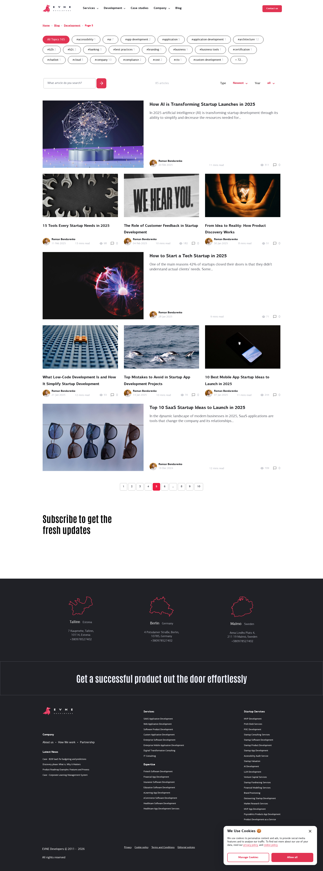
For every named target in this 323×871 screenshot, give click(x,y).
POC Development (252, 729)
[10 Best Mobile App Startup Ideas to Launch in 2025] (242, 347)
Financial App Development (156, 777)
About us (48, 742)
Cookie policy (141, 847)
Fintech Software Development (158, 771)
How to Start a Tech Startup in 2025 (188, 256)
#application (171, 39)
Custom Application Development (159, 735)
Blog (178, 8)
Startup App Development (256, 751)
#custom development (208, 59)
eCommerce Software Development (160, 798)
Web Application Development (158, 724)
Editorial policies (186, 847)
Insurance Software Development (159, 782)
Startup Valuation (252, 761)
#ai (110, 39)
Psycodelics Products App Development (262, 814)
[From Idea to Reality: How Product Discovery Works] (242, 195)
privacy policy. (250, 845)
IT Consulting (150, 756)
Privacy (128, 847)
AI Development (251, 766)
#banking (95, 49)
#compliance (132, 59)
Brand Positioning (252, 793)
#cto (178, 59)
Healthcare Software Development (160, 803)
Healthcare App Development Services (161, 809)
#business (180, 49)
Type (223, 83)
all (268, 83)
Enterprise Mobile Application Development (164, 745)
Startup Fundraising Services (257, 783)
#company (103, 59)
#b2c (72, 49)
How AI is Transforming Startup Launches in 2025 (202, 104)
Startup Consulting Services (257, 735)
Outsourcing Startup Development (260, 798)
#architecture (248, 39)
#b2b (51, 49)
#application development (209, 39)
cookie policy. (271, 845)
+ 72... (239, 59)
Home (46, 25)
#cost (157, 59)
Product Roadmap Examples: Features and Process (66, 770)
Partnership (87, 742)
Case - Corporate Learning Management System (65, 775)
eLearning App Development (157, 793)
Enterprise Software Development (159, 740)
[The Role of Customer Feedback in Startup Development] (161, 195)
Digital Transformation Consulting (159, 751)
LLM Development (252, 772)
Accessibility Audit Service (256, 756)
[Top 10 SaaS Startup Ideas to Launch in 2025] (93, 437)
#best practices (124, 49)
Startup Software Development (258, 740)
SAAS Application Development (158, 719)
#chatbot (54, 59)
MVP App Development (255, 809)
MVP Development (253, 719)
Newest (238, 83)
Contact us (272, 8)
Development (72, 25)
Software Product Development (158, 729)
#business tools (210, 49)
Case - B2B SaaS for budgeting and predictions (64, 759)
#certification (242, 49)
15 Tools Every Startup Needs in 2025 (76, 226)
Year (257, 83)
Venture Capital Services (255, 777)
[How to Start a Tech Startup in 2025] (93, 285)
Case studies (139, 8)
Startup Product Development (258, 745)
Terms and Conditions (163, 847)
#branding (154, 49)
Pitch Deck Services (253, 724)
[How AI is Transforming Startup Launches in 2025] (93, 134)
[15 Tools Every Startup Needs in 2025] (80, 195)
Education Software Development (159, 788)
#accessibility (86, 39)
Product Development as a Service (260, 820)
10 (198, 486)
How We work (66, 742)
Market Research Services (256, 804)
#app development (138, 39)
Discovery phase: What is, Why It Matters (62, 764)
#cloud (78, 59)
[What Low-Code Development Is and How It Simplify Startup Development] (80, 347)
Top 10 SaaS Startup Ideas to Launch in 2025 (197, 408)
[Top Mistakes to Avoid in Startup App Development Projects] (161, 347)
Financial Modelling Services (257, 788)
